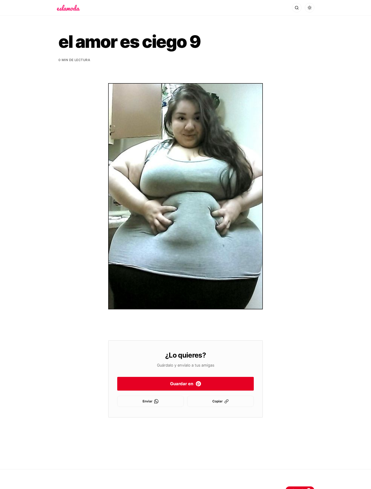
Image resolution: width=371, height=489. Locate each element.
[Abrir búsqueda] (296, 7)
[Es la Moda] (68, 8)
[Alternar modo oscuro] (309, 7)
